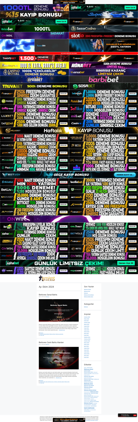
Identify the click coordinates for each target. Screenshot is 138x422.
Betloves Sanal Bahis (48, 295)
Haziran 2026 (87, 317)
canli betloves (95, 403)
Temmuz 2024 (87, 339)
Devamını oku (62, 330)
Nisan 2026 (86, 318)
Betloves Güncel (52, 334)
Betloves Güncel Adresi (90, 390)
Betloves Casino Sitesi (89, 379)
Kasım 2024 (86, 331)
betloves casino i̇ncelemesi (87, 377)
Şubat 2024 (86, 348)
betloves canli (95, 372)
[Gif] (69, 130)
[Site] (34, 93)
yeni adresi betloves (93, 409)
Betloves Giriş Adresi (89, 385)
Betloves (41, 332)
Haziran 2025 (87, 322)
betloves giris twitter (88, 381)
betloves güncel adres (87, 388)
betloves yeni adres (86, 401)
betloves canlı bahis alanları (59, 381)
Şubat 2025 (86, 326)
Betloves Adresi (87, 289)
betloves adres (89, 367)
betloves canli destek (88, 373)
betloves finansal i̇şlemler (44, 334)
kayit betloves (89, 408)
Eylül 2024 (86, 335)
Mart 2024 (86, 346)
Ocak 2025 (86, 328)
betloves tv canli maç (87, 400)
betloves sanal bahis (59, 334)
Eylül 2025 (86, 320)
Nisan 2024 (86, 344)
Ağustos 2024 (87, 337)
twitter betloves (87, 409)
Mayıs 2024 (86, 342)
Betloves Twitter (93, 400)
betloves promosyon (93, 397)
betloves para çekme (87, 397)
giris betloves (94, 404)
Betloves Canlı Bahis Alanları (51, 342)
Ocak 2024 (86, 350)
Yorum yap (42, 335)
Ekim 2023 (86, 355)
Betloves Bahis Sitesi (88, 372)
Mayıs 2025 (86, 324)
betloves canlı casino (89, 376)
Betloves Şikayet (88, 403)
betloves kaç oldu (87, 393)
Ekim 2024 (86, 333)
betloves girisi (87, 380)
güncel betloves (93, 405)
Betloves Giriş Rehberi (89, 294)
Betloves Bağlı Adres (88, 296)
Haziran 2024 (87, 340)
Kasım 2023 (86, 353)
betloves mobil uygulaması (87, 394)
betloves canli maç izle (95, 373)
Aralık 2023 (86, 351)
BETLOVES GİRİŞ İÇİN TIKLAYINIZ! (69, 53)
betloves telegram (87, 398)
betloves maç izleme (94, 393)
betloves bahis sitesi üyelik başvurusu (47, 381)
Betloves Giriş (66, 381)
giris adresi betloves (87, 404)
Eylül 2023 (86, 357)
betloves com (96, 379)
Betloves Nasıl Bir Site (88, 396)
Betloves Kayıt (94, 391)
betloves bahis (87, 370)
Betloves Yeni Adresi (94, 401)
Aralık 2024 (86, 329)
